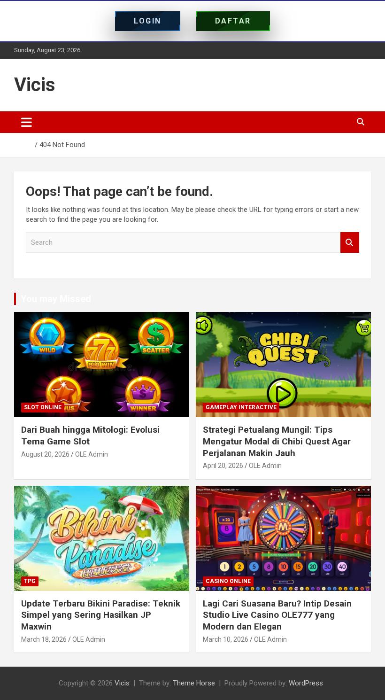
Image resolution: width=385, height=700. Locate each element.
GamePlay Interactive (241, 407)
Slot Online (43, 407)
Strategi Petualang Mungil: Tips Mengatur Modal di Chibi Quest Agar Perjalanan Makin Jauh (277, 441)
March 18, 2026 (44, 639)
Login (148, 20)
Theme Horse (194, 683)
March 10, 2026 (225, 639)
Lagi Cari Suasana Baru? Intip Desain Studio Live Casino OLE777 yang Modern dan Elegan (277, 615)
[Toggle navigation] (26, 122)
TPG (30, 581)
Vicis (34, 85)
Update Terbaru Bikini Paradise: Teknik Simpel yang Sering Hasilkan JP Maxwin (100, 615)
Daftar (233, 20)
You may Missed (56, 298)
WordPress (306, 683)
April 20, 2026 (223, 465)
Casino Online (228, 581)
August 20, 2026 (45, 454)
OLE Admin (91, 454)
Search (349, 242)
